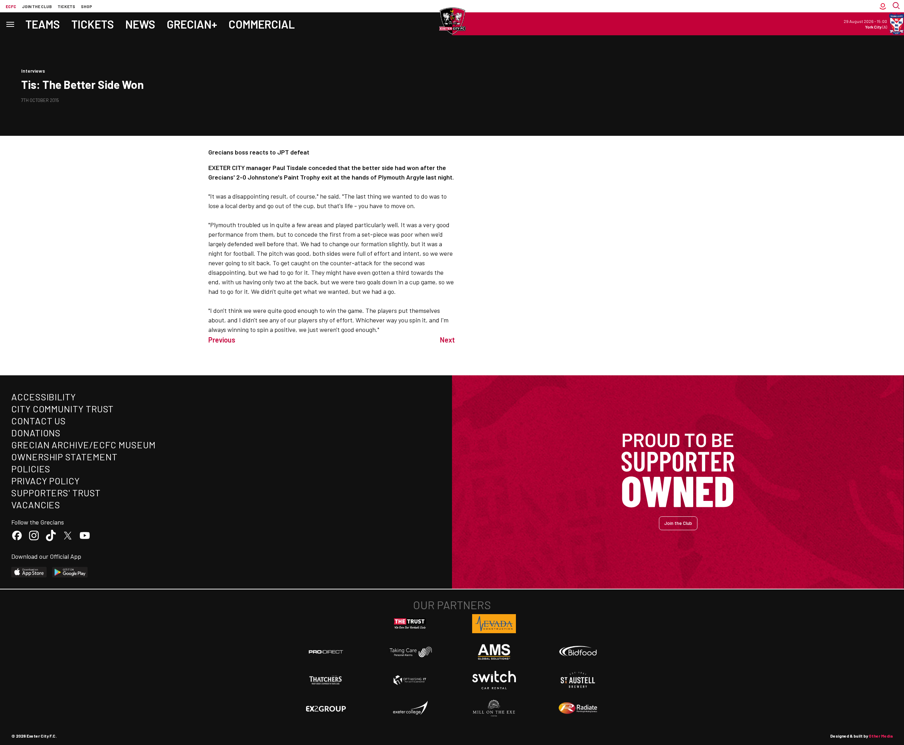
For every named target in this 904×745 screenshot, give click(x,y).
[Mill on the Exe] (494, 708)
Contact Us (38, 420)
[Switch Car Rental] (494, 680)
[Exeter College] (410, 708)
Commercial (261, 24)
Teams (42, 24)
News (140, 24)
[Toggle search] (897, 6)
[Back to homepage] (452, 21)
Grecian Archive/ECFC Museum (83, 444)
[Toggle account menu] (883, 6)
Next (447, 339)
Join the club (37, 6)
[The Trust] (410, 623)
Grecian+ (192, 24)
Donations (36, 432)
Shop (86, 6)
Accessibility (43, 396)
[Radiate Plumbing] (578, 708)
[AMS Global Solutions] (494, 652)
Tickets (66, 6)
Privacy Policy (45, 480)
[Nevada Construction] (494, 623)
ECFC (11, 6)
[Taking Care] (410, 652)
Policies (30, 468)
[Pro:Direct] (326, 652)
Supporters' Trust (56, 492)
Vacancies (35, 504)
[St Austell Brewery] (578, 680)
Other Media (881, 735)
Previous (221, 339)
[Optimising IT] (410, 680)
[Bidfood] (578, 652)
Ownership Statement (64, 456)
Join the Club (678, 523)
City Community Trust (62, 408)
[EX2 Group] (326, 708)
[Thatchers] (326, 680)
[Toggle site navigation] (10, 23)
